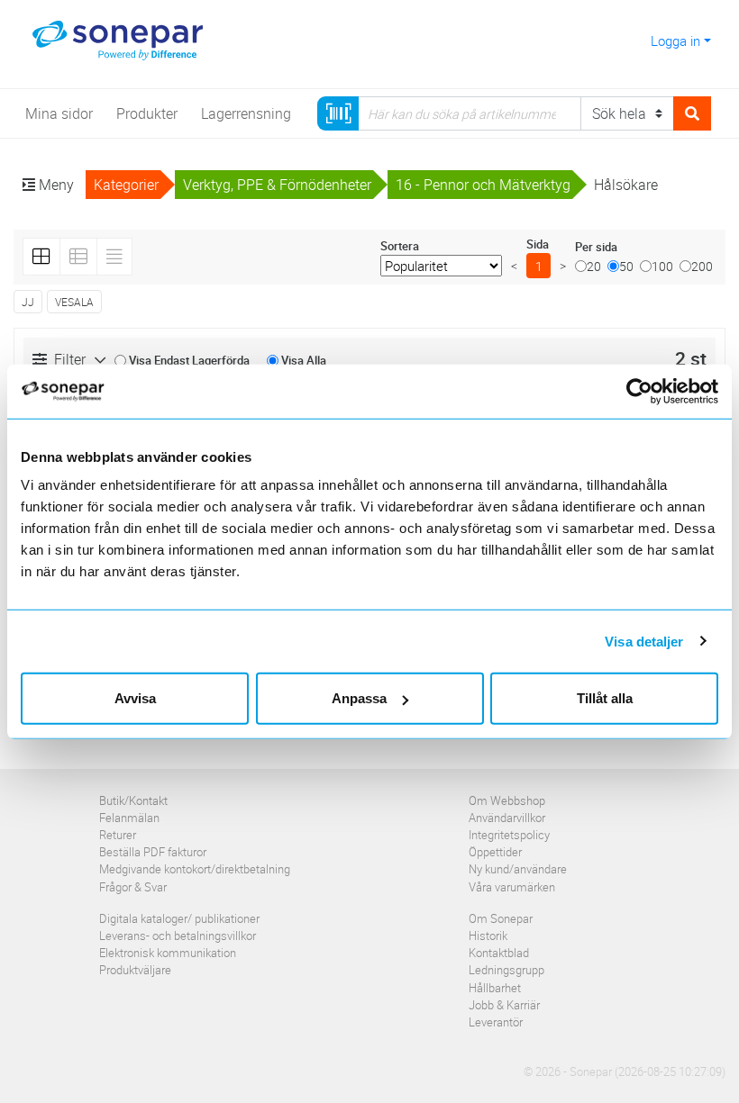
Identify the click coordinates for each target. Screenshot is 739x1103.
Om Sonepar (501, 918)
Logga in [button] (675, 41)
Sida (537, 244)
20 (594, 266)
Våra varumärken (512, 887)
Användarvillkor (507, 817)
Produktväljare (135, 970)
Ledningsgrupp (506, 970)
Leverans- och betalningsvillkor (177, 935)
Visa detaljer (644, 640)
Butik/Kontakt (133, 800)
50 (626, 266)
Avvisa (135, 698)
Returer (117, 835)
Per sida (596, 247)
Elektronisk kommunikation (167, 953)
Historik (488, 935)
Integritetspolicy (509, 835)
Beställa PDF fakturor (152, 852)
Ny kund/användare (518, 869)
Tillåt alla (605, 698)
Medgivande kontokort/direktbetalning (194, 869)
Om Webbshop (507, 800)
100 (662, 266)
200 (702, 266)
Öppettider (495, 852)
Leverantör (496, 1022)
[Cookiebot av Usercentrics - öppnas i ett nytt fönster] (648, 390)
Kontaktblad (499, 953)
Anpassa (359, 698)
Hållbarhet (495, 988)
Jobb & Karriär (504, 1005)
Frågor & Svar (133, 887)
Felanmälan (129, 817)
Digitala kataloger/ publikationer (179, 918)
